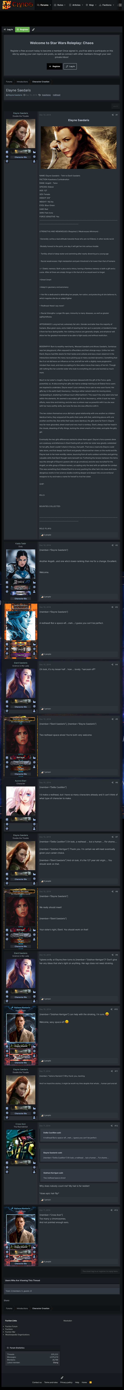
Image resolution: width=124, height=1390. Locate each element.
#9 (117, 955)
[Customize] (33, 29)
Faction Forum (11, 1326)
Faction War (10, 1332)
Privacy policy (66, 1382)
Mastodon (68, 1321)
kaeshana (46, 95)
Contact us (37, 1382)
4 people (47, 881)
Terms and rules (51, 1382)
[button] (50, 5)
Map (91, 5)
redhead (56, 95)
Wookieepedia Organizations (17, 1334)
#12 (116, 1126)
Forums (44, 5)
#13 (116, 1210)
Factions (107, 5)
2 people (47, 596)
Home (84, 1382)
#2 (117, 545)
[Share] (113, 115)
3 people (47, 535)
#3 (116, 607)
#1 (117, 115)
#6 (117, 782)
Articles (76, 5)
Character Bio (21, 157)
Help (77, 1382)
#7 (117, 837)
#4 (116, 664)
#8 (117, 891)
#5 (117, 719)
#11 (116, 1071)
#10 (116, 1009)
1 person (47, 709)
